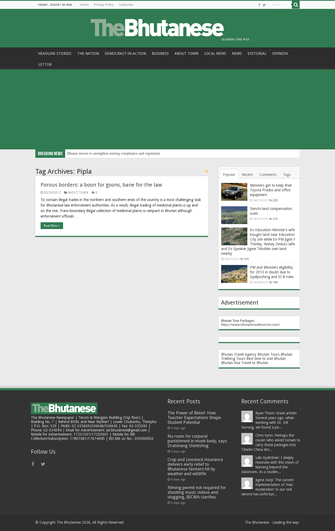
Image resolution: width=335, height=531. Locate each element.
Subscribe (126, 5)
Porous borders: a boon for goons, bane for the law (101, 185)
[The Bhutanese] (167, 27)
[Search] (296, 5)
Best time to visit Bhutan (266, 358)
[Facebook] (259, 5)
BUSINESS (160, 53)
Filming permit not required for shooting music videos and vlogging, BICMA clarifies (197, 492)
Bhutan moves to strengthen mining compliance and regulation (113, 153)
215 (275, 219)
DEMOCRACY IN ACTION (125, 53)
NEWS (237, 53)
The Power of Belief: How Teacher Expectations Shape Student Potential (194, 417)
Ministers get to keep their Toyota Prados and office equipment (271, 190)
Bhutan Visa (230, 363)
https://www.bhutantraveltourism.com (249, 325)
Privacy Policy (104, 5)
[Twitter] (264, 5)
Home (84, 5)
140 (275, 282)
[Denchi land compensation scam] (234, 215)
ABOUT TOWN (186, 53)
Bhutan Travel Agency (238, 354)
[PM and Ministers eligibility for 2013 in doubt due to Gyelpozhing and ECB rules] (234, 274)
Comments (267, 174)
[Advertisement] (167, 110)
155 (246, 259)
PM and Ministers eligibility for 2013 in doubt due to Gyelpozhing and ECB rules (272, 272)
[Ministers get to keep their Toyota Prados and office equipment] (234, 192)
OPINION (280, 53)
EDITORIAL (257, 53)
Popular (229, 174)
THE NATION (88, 53)
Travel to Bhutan (254, 363)
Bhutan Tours (269, 354)
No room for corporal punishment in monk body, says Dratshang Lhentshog (197, 441)
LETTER (45, 64)
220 (275, 200)
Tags (287, 174)
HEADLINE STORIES (54, 53)
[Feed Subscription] (206, 171)
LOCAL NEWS (215, 53)
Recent (247, 174)
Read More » (52, 225)
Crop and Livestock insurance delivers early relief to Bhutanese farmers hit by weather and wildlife (195, 466)
